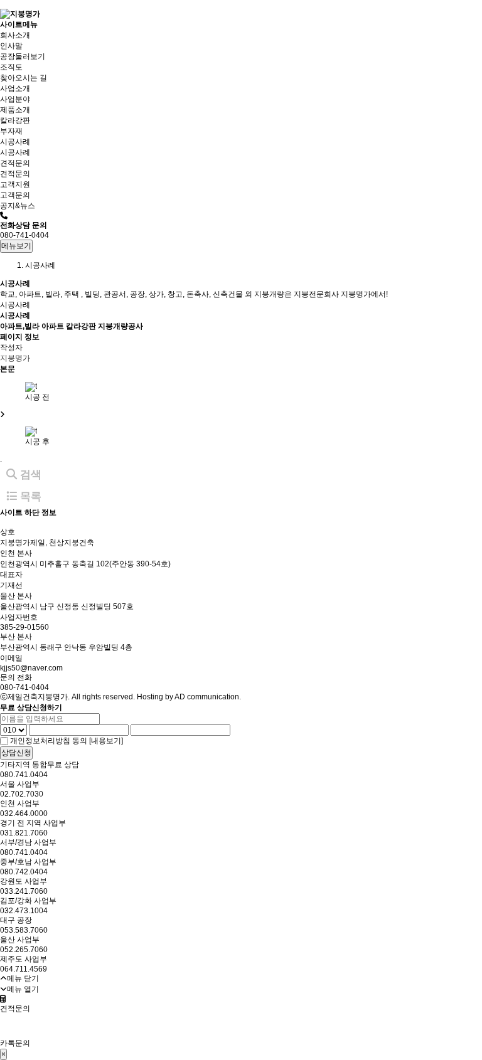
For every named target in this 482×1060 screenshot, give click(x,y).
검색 (29, 474)
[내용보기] (106, 740)
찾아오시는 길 (23, 77)
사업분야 (15, 99)
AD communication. (207, 696)
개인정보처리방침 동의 (48, 740)
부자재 (11, 131)
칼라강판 (15, 120)
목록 (29, 496)
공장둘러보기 (22, 56)
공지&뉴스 (17, 205)
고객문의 (15, 195)
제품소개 (15, 109)
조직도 (11, 67)
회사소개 (15, 35)
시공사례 (15, 141)
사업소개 (15, 88)
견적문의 (15, 163)
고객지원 (15, 184)
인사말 (11, 45)
